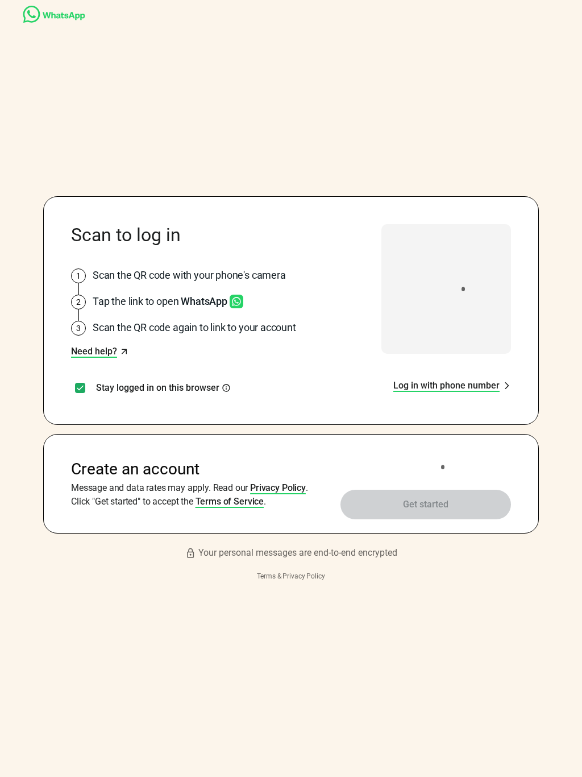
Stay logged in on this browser (157, 387)
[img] (226, 387)
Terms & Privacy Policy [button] (291, 576)
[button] (99, 351)
